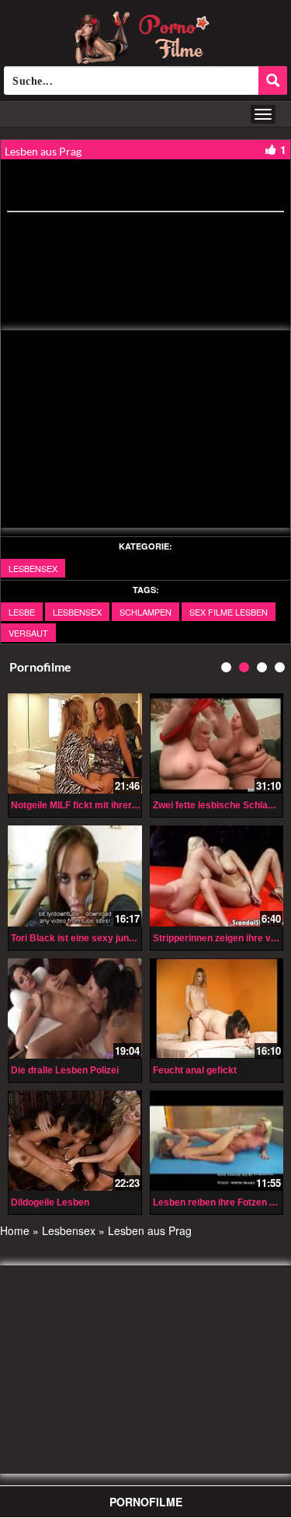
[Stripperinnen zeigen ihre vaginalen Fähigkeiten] (217, 875)
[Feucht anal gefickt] (217, 1008)
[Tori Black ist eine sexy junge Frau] (75, 875)
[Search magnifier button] (272, 80)
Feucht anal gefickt (195, 1070)
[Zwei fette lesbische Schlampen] (217, 743)
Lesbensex (33, 568)
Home (14, 1230)
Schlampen (145, 611)
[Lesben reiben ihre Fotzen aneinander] (217, 1141)
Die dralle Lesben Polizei (65, 1070)
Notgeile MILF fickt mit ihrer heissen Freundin (110, 805)
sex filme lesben (228, 611)
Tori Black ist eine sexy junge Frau (86, 938)
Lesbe (22, 611)
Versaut (28, 632)
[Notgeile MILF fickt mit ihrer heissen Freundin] (75, 743)
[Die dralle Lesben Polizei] (75, 1008)
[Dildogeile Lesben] (75, 1141)
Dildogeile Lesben (50, 1202)
